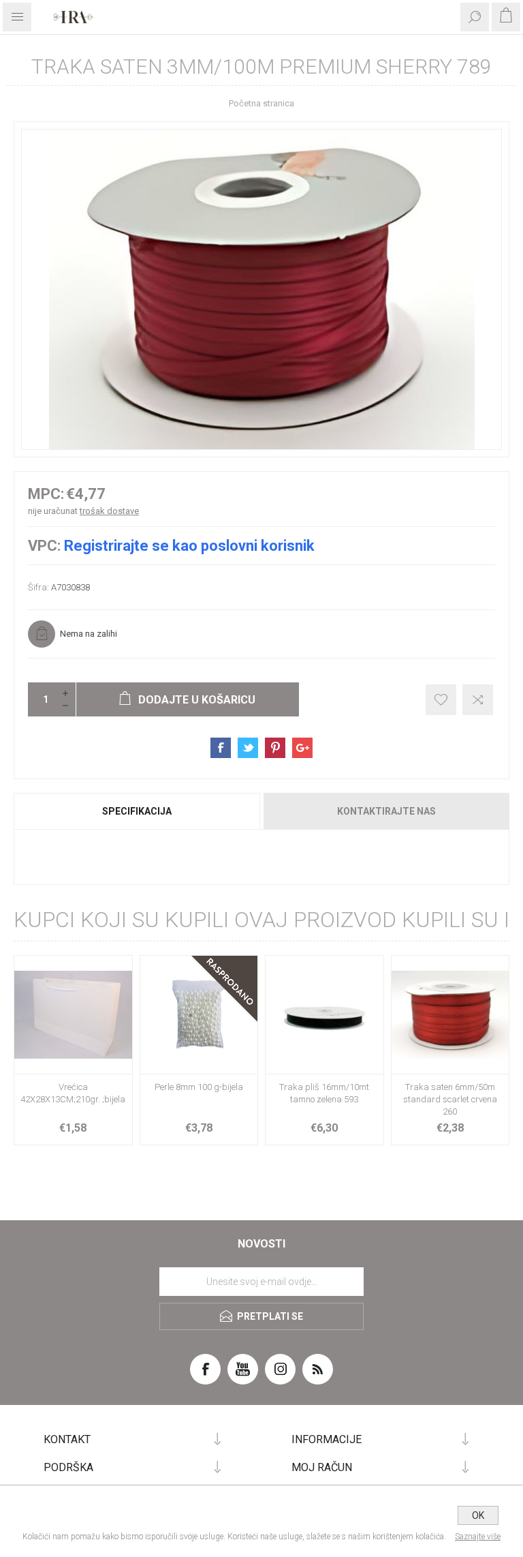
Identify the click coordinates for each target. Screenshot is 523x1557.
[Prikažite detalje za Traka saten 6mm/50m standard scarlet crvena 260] (450, 1015)
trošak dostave (109, 511)
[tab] (138, 811)
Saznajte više (478, 1536)
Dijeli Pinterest (275, 748)
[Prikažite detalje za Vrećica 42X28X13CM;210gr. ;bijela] (73, 1015)
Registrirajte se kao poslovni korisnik (189, 545)
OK (478, 1515)
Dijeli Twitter (248, 748)
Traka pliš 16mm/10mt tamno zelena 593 (324, 1093)
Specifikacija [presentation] (137, 811)
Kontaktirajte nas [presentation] (386, 811)
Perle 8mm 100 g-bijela (199, 1087)
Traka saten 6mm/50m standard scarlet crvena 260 (450, 1099)
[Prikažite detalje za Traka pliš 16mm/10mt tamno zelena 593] (324, 1015)
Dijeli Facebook (220, 748)
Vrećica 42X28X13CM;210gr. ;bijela (72, 1093)
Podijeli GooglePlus (302, 748)
